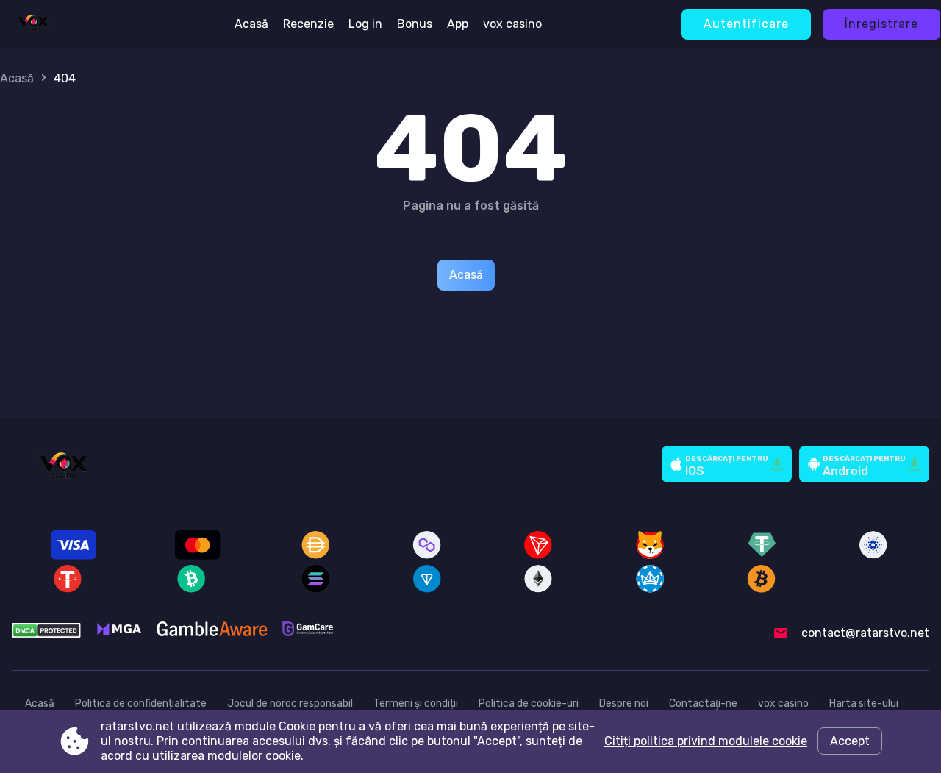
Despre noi (623, 703)
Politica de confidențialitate (141, 703)
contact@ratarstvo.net (865, 633)
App (457, 24)
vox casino (512, 24)
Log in (365, 24)
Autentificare (746, 24)
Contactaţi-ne (703, 703)
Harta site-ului (863, 703)
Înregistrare (881, 24)
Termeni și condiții (415, 703)
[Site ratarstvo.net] (33, 24)
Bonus (414, 24)
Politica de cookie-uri (529, 703)
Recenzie (308, 24)
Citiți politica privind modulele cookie (705, 741)
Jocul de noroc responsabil (290, 703)
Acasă (251, 24)
